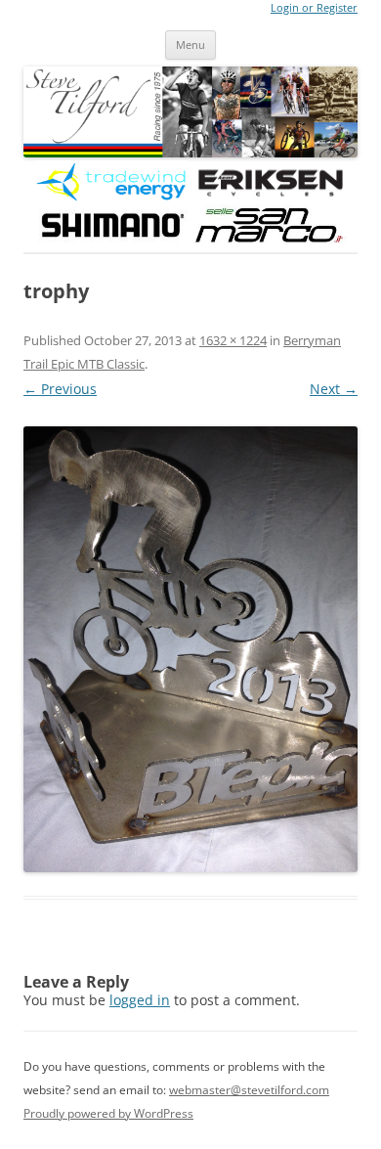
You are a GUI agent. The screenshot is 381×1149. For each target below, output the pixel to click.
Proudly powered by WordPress (108, 1113)
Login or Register (314, 8)
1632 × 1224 (233, 340)
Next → (334, 388)
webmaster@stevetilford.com (249, 1090)
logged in (139, 1000)
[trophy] (190, 649)
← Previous (60, 388)
